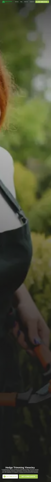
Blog (21, 1)
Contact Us (32, 1)
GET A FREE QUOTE (28, 476)
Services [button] (16, 1)
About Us (26, 1)
